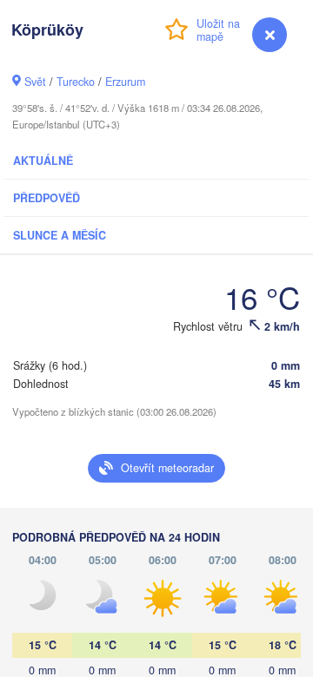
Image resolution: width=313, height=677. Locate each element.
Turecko (76, 81)
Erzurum (125, 81)
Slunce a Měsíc (59, 235)
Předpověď (46, 198)
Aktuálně (43, 160)
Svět (35, 81)
